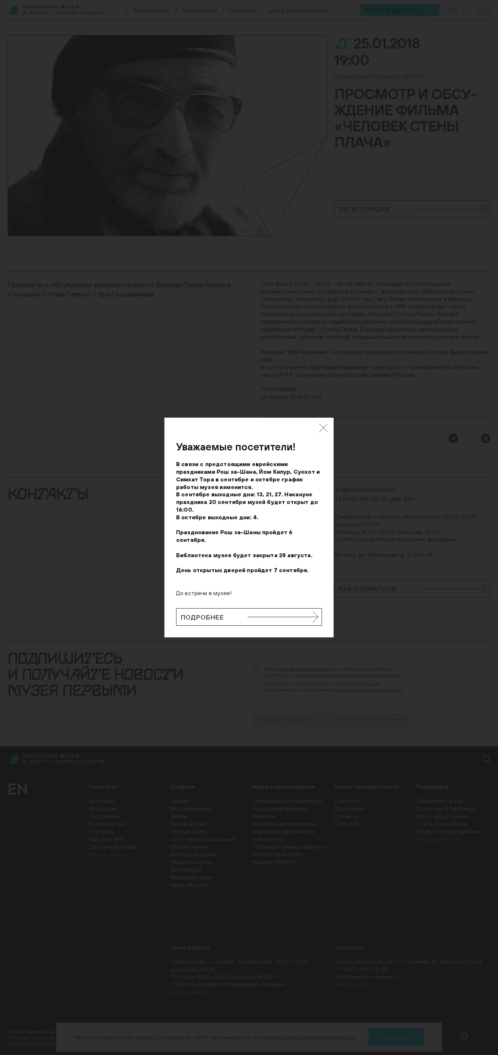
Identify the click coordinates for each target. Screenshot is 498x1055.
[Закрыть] (323, 427)
